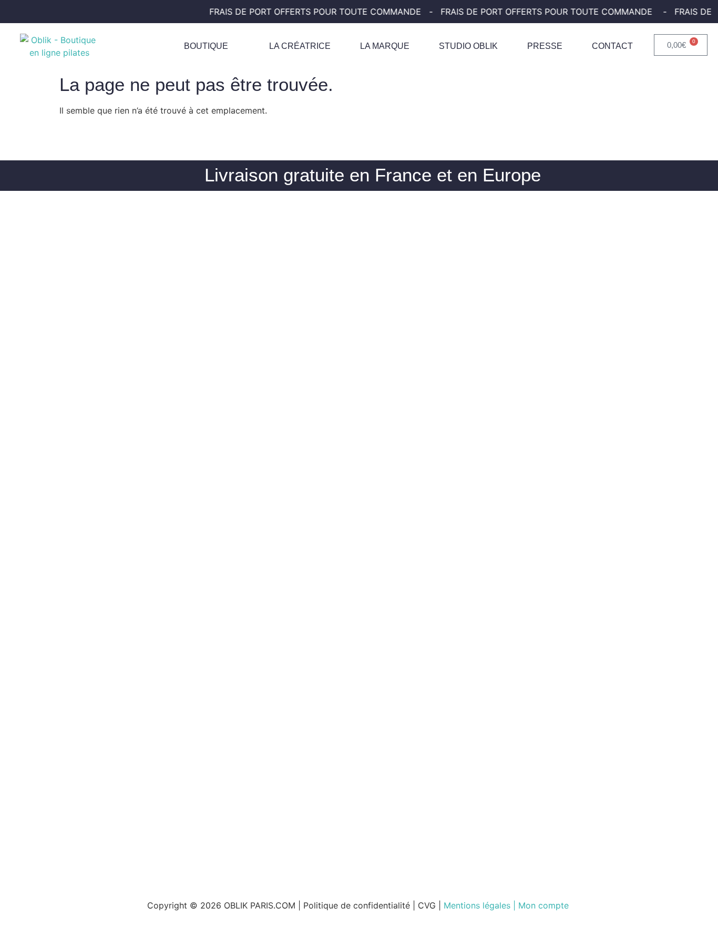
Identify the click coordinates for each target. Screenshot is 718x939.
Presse (544, 46)
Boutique (206, 46)
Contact (612, 46)
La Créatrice (300, 46)
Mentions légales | (481, 905)
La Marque (384, 46)
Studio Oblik (468, 46)
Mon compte (544, 905)
